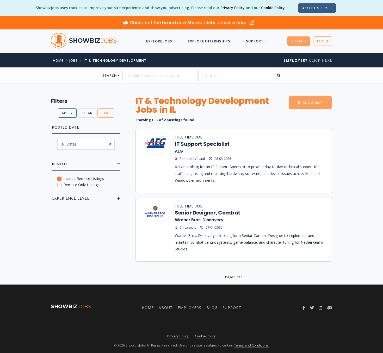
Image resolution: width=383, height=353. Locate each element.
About (166, 307)
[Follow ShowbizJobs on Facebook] (303, 308)
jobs (73, 60)
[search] (279, 75)
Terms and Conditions (251, 345)
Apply (67, 113)
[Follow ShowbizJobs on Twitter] (312, 308)
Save (105, 113)
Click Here (307, 60)
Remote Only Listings (82, 184)
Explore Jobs (159, 41)
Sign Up (298, 41)
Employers (189, 307)
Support (255, 41)
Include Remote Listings (84, 178)
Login (322, 41)
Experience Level (70, 198)
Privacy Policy (232, 7)
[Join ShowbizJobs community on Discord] (329, 308)
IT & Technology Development (115, 60)
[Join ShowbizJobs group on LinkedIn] (320, 308)
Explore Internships (209, 41)
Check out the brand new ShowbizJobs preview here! (189, 23)
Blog (212, 307)
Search (109, 75)
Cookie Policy (273, 7)
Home (58, 60)
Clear (87, 113)
